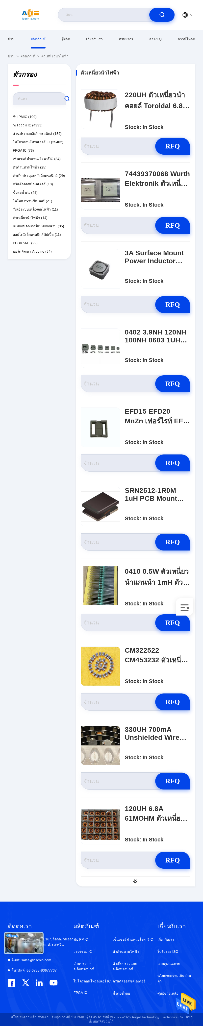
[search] (162, 15)
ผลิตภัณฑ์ (38, 39)
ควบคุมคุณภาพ (168, 964)
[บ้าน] (30, 15)
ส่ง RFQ (155, 39)
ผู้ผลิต (66, 39)
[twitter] (25, 982)
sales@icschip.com (31, 960)
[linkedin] (39, 982)
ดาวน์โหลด (186, 39)
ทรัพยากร (126, 39)
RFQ (172, 146)
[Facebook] (11, 983)
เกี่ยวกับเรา (94, 39)
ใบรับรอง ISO (167, 952)
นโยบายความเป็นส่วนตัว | (31, 1017)
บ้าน (11, 39)
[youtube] (53, 982)
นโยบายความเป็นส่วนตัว (174, 978)
